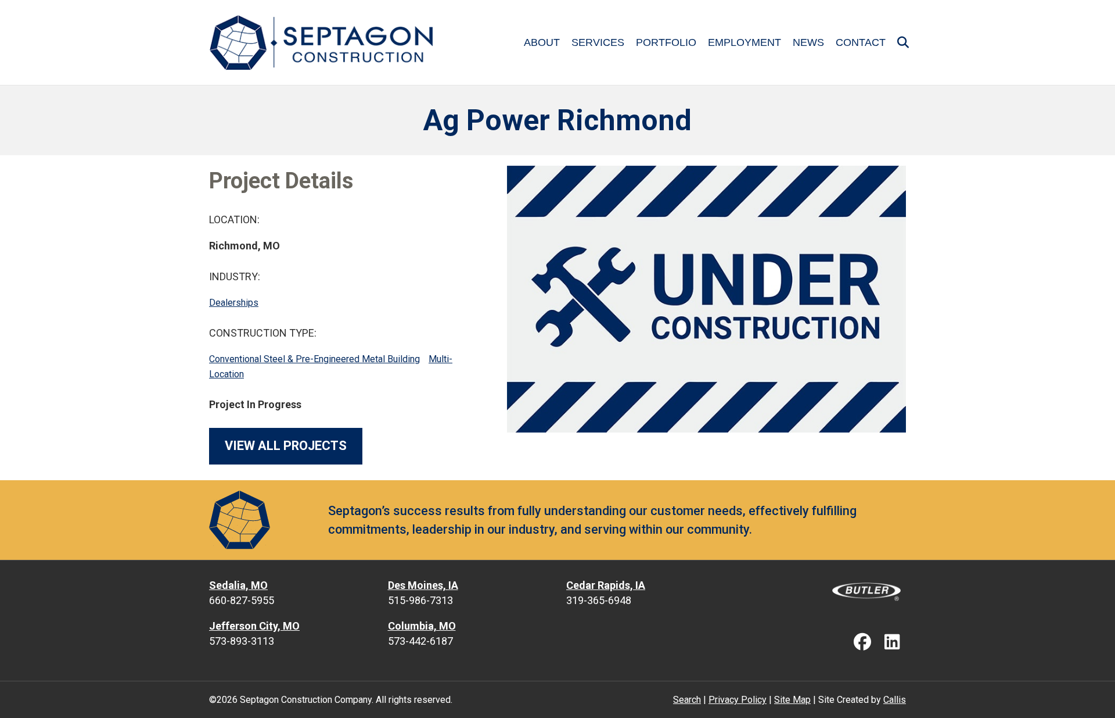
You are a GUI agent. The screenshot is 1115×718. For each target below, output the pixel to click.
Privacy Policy (737, 699)
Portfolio (666, 42)
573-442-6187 (420, 641)
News (808, 42)
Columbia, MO (422, 626)
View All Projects (286, 445)
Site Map (792, 699)
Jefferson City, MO (254, 626)
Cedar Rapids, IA (605, 585)
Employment (744, 42)
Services (597, 42)
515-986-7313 (420, 600)
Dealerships (233, 302)
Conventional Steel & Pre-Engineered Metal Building (314, 359)
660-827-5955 (241, 600)
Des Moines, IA (423, 585)
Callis (894, 699)
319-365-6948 (598, 600)
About (542, 42)
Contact (861, 42)
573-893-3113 (241, 641)
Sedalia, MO (238, 585)
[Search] (898, 42)
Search (687, 699)
